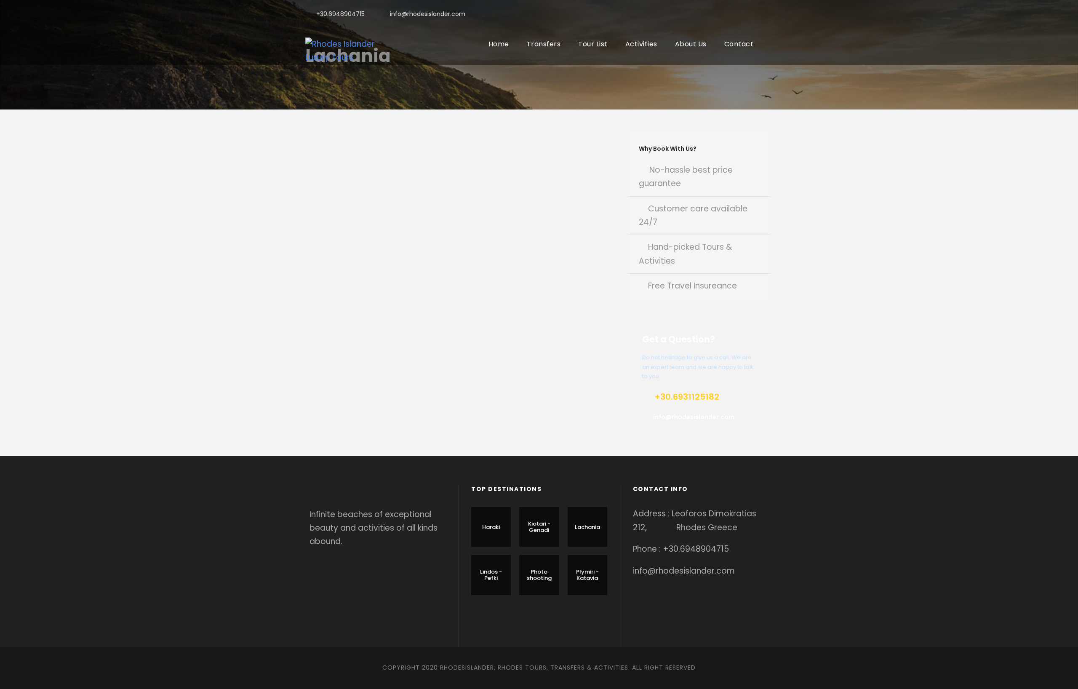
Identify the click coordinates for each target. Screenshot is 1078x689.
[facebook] (730, 14)
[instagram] (770, 14)
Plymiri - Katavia (587, 575)
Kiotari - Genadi (539, 527)
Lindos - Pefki (491, 575)
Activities (641, 44)
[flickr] (743, 14)
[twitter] (757, 14)
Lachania (587, 527)
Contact (739, 44)
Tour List (593, 44)
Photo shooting (539, 575)
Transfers (544, 44)
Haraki (491, 527)
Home (498, 44)
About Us (691, 44)
